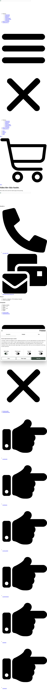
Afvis (9, 358)
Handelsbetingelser (6, 313)
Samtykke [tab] (8, 334)
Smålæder (7, 17)
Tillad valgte (23, 358)
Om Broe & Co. (5, 22)
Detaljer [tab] (23, 334)
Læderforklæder (8, 19)
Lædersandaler (8, 18)
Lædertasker (7, 15)
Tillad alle (38, 358)
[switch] (17, 354)
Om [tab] (39, 334)
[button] (23, 71)
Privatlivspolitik (5, 312)
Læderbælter (7, 14)
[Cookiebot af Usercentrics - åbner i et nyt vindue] (40, 331)
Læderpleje (7, 20)
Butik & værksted (5, 21)
